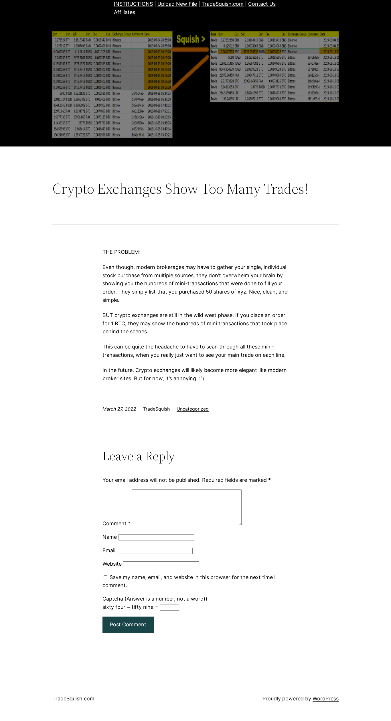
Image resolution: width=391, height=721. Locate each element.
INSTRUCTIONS (133, 4)
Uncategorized (193, 409)
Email (108, 550)
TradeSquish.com (223, 4)
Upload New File (177, 4)
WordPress (326, 699)
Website (112, 564)
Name (109, 537)
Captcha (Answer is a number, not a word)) (155, 599)
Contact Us (262, 4)
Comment (116, 523)
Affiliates (124, 12)
